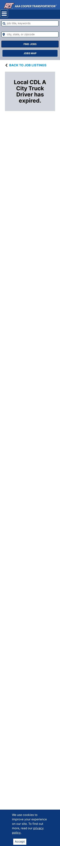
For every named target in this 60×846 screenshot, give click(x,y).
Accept (20, 841)
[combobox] (30, 23)
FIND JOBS (30, 44)
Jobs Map (30, 53)
